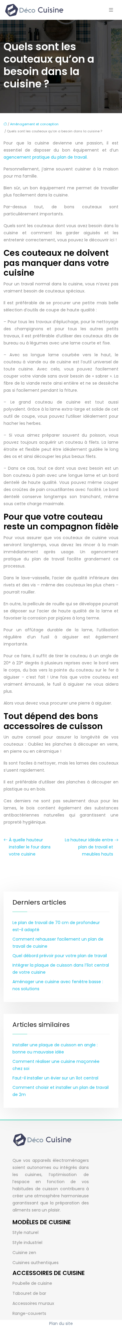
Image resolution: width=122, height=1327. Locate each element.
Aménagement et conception (34, 124)
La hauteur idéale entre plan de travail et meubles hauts (89, 847)
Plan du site (61, 1323)
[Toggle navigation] (111, 10)
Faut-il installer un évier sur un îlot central (55, 1078)
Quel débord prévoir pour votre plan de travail (59, 956)
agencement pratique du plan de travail (45, 157)
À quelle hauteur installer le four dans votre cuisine (30, 847)
